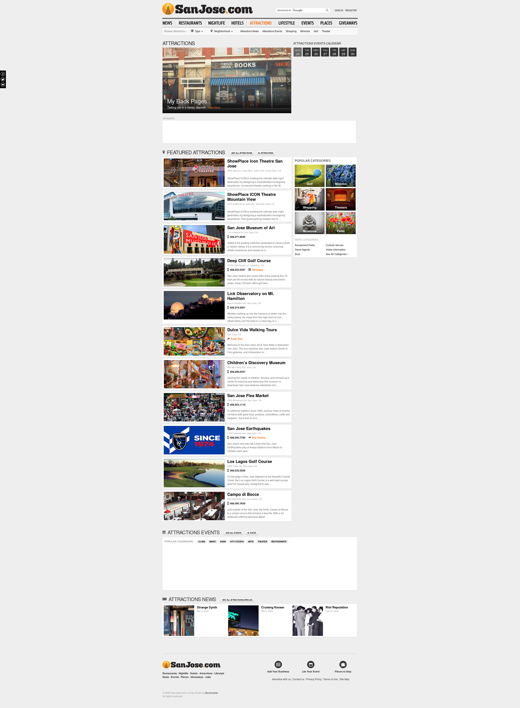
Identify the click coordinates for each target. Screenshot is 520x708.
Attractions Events (272, 31)
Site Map (344, 679)
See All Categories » (337, 254)
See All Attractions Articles (237, 599)
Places (185, 677)
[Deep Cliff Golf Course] (194, 285)
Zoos (297, 254)
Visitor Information (336, 249)
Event (252, 532)
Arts (251, 541)
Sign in (339, 10)
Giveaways (197, 677)
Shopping (291, 31)
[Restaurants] (190, 23)
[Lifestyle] (286, 23)
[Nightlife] (216, 23)
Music (212, 541)
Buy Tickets (259, 437)
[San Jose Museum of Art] (194, 252)
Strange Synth (207, 607)
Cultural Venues (334, 245)
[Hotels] (237, 23)
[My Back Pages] (226, 80)
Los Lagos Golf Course (249, 461)
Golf (316, 31)
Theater (326, 31)
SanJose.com (207, 9)
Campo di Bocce (243, 494)
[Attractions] (261, 23)
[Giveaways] (346, 23)
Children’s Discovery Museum (256, 362)
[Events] (307, 23)
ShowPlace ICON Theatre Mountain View (251, 196)
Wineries (305, 31)
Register (351, 10)
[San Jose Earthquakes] (194, 453)
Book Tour (237, 338)
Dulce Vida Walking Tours (252, 329)
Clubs (201, 541)
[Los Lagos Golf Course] (194, 486)
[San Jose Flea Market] (194, 420)
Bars (223, 541)
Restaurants (278, 541)
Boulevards (211, 692)
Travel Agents (302, 249)
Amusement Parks (305, 245)
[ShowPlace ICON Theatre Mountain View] (194, 219)
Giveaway (257, 269)
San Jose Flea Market (248, 395)
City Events (237, 541)
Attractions (266, 153)
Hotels (194, 673)
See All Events (233, 532)
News (165, 677)
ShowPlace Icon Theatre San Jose (255, 163)
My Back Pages (187, 101)
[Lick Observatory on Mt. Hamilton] (194, 318)
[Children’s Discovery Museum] (194, 387)
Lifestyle (219, 673)
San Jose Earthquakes (248, 428)
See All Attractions (241, 153)
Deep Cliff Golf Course (249, 260)
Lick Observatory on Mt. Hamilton (250, 295)
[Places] (326, 23)
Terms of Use (330, 679)
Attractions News (249, 31)
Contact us (298, 679)
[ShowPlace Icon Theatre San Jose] (194, 186)
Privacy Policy (314, 679)
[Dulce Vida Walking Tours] (194, 354)
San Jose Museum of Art (251, 227)
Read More (213, 107)
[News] (169, 23)
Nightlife (183, 673)
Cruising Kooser (272, 607)
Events (175, 677)
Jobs (208, 677)
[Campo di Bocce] (194, 519)
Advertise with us (281, 679)
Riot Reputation (337, 607)
